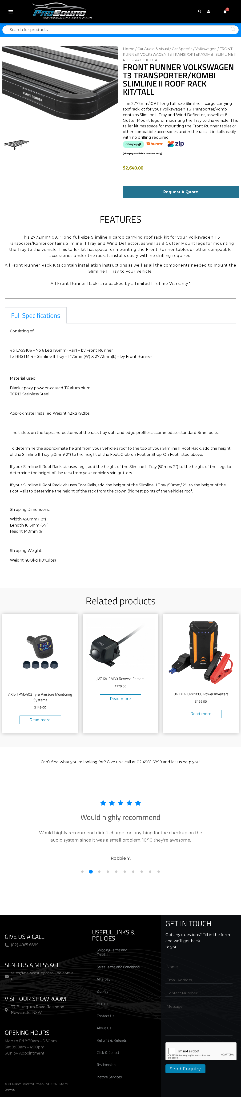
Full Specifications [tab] (35, 315)
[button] (11, 12)
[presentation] (201, 1051)
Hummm (103, 1003)
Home (128, 49)
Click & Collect (108, 1052)
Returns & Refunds (112, 1040)
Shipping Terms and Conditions (112, 952)
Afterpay (103, 979)
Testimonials (106, 1064)
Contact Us (105, 1016)
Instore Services (109, 1077)
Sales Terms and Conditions (118, 967)
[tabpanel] (120, 447)
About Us (104, 1028)
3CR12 (16, 394)
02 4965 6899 (149, 762)
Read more (40, 720)
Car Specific (182, 49)
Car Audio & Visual (153, 49)
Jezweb (10, 1089)
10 (159, 872)
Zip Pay (102, 991)
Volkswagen (206, 49)
